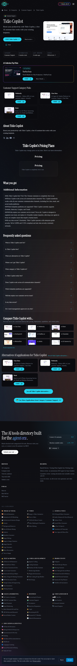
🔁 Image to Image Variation (9, 541)
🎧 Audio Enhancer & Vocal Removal (62, 517)
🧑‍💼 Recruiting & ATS (32, 612)
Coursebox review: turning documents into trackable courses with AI (57, 475)
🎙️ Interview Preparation (34, 606)
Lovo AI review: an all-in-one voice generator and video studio (56, 480)
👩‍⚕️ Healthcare (5, 641)
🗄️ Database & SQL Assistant (35, 567)
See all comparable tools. (9, 347)
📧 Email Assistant (7, 603)
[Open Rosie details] (9, 110)
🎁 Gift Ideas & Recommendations (11, 638)
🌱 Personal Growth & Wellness (61, 573)
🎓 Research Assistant (58, 603)
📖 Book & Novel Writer (8, 564)
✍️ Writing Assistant (7, 588)
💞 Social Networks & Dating (10, 647)
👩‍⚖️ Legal (29, 609)
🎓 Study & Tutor (6, 650)
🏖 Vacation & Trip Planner (59, 579)
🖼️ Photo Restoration (7, 550)
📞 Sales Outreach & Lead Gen (10, 609)
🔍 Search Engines (57, 606)
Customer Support (26, 10)
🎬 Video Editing (31, 526)
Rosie (17, 108)
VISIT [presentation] (26, 79)
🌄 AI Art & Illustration (8, 514)
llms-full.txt (5, 493)
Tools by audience (7, 474)
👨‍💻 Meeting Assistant (58, 567)
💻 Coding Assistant (32, 564)
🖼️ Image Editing (6, 538)
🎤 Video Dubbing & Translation (36, 523)
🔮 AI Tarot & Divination (8, 626)
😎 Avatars (4, 523)
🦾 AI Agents (56, 561)
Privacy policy (37, 661)
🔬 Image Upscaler (7, 544)
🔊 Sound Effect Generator (59, 523)
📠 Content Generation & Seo (10, 567)
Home (5, 10)
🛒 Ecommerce (31, 603)
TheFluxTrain (27, 71)
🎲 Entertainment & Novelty (9, 632)
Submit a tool (5, 479)
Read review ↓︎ (29, 39)
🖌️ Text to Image (6, 553)
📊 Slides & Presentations (34, 618)
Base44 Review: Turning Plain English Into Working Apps (56, 468)
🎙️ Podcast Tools (57, 520)
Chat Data (54, 93)
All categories (5, 468)
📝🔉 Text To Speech (58, 526)
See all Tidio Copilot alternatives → (39, 391)
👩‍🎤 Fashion (5, 532)
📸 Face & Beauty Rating (9, 529)
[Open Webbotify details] (9, 95)
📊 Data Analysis (57, 600)
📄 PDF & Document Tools (9, 579)
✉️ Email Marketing (7, 606)
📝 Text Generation (7, 585)
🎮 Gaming (5, 635)
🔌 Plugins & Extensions (34, 573)
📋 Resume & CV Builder (34, 615)
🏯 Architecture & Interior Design (11, 520)
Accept (70, 660)
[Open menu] (73, 4)
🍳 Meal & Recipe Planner (59, 564)
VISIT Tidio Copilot (12, 39)
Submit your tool (10, 452)
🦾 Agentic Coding (32, 561)
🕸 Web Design (31, 579)
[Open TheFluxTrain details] (13, 72)
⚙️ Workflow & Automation (60, 582)
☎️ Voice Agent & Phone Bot (60, 532)
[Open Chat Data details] (45, 95)
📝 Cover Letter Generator (9, 570)
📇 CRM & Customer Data (9, 600)
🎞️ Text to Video (31, 517)
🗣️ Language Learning (8, 644)
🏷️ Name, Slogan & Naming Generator (12, 576)
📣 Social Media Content (8, 615)
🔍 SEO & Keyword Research (10, 612)
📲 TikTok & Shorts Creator (34, 520)
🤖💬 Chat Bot (56, 597)
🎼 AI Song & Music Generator (60, 514)
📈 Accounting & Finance (34, 597)
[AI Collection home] (5, 4)
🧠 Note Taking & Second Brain (61, 570)
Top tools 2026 (6, 476)
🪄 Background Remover (8, 526)
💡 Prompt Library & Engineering (11, 582)
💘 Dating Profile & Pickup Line (10, 629)
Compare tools (6, 471)
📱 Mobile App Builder (33, 570)
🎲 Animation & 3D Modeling (10, 517)
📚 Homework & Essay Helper (10, 573)
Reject (62, 660)
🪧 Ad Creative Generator (9, 597)
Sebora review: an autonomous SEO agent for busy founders (57, 471)
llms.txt (4, 490)
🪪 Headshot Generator (8, 535)
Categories (14, 10)
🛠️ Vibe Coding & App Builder (35, 576)
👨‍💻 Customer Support (33, 600)
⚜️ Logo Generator (7, 547)
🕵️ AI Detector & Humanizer (9, 561)
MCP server (5, 496)
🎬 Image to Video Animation (35, 514)
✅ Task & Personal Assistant (60, 576)
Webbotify (18, 93)
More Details (40, 79)
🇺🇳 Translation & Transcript (60, 529)
